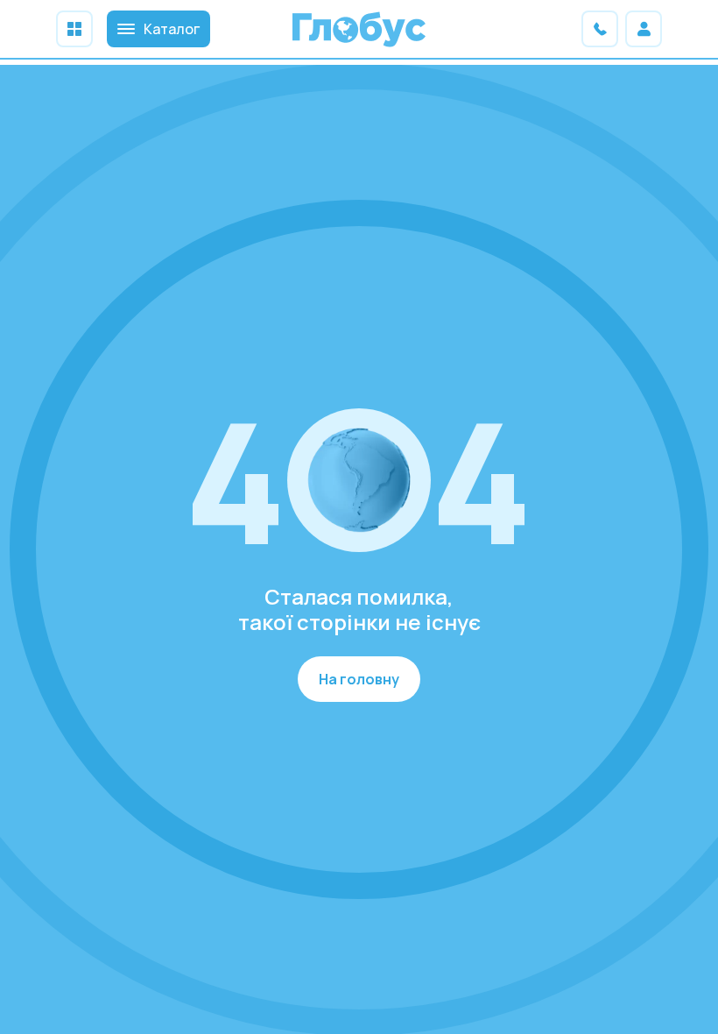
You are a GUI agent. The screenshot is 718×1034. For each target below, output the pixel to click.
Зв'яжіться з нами (599, 29)
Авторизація (643, 29)
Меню (74, 29)
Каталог (172, 29)
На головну (359, 679)
